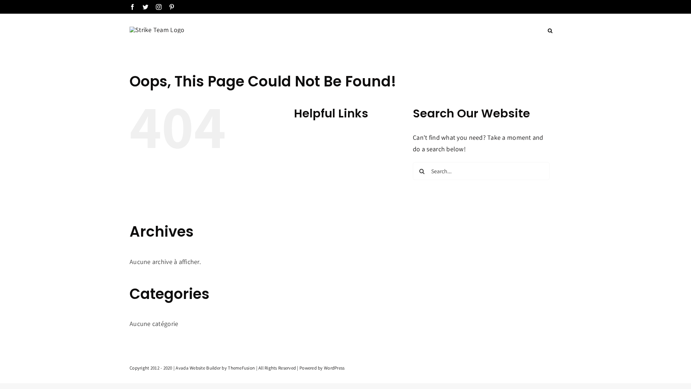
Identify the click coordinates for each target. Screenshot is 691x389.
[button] (550, 31)
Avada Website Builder (198, 368)
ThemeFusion (241, 368)
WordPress (334, 368)
